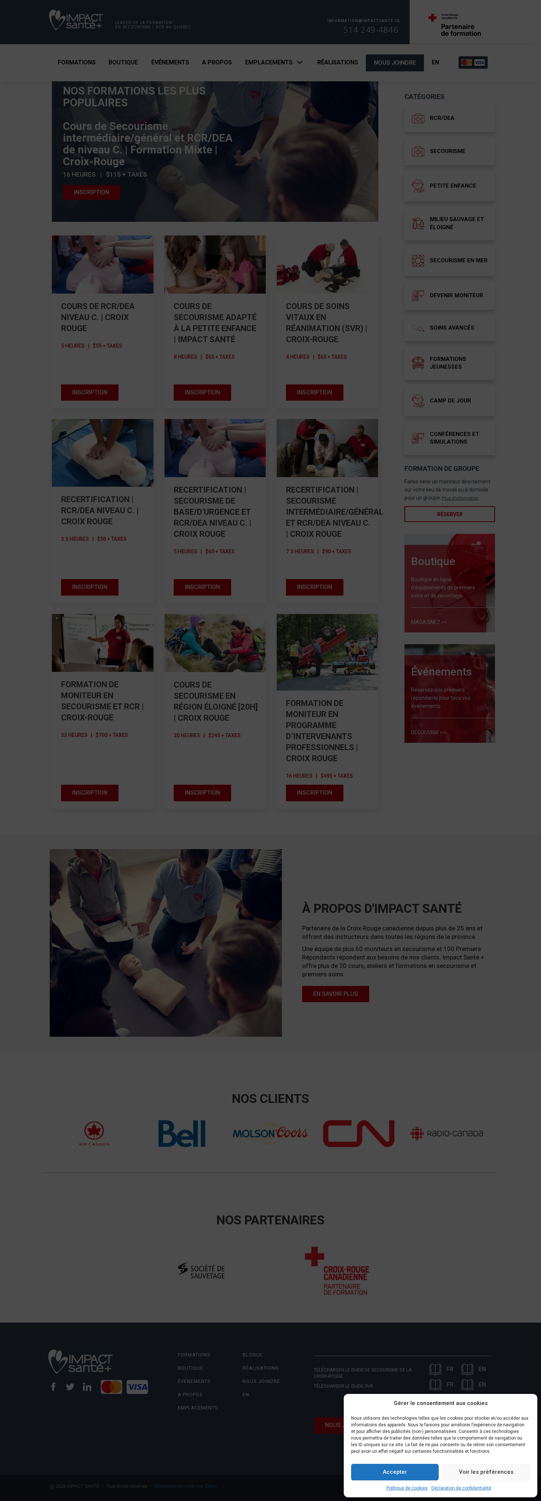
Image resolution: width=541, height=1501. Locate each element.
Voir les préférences (486, 1472)
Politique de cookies (407, 1488)
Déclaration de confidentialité (461, 1488)
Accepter (395, 1472)
